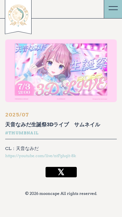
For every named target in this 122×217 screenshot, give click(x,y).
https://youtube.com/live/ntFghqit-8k (40, 155)
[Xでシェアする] (61, 172)
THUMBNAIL (23, 132)
